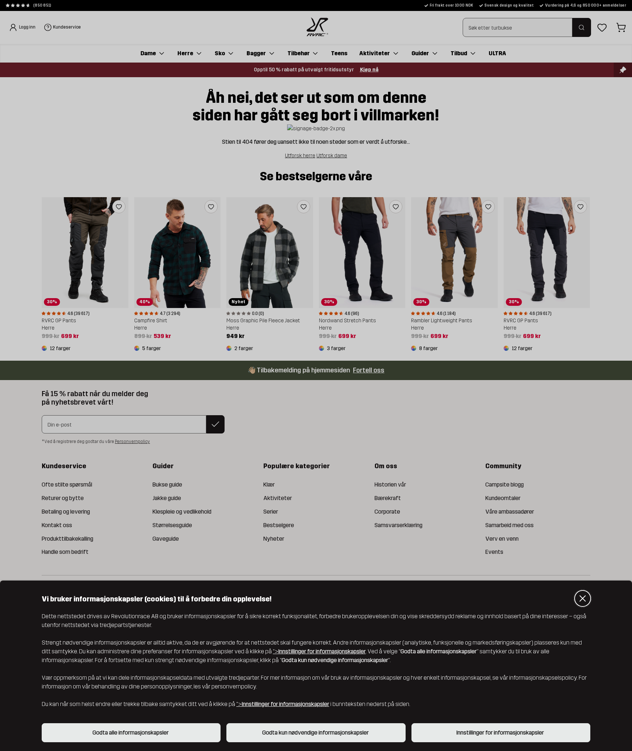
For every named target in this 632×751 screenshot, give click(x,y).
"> (319, 651)
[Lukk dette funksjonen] (582, 598)
